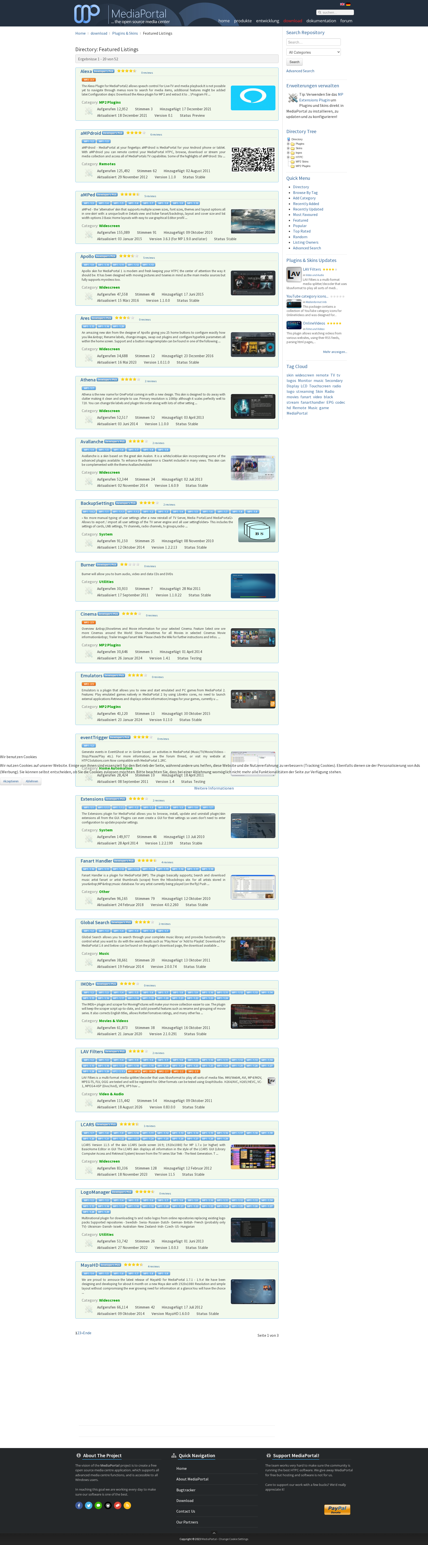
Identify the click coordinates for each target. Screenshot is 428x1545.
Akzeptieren (11, 781)
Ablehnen (32, 781)
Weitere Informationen (214, 788)
